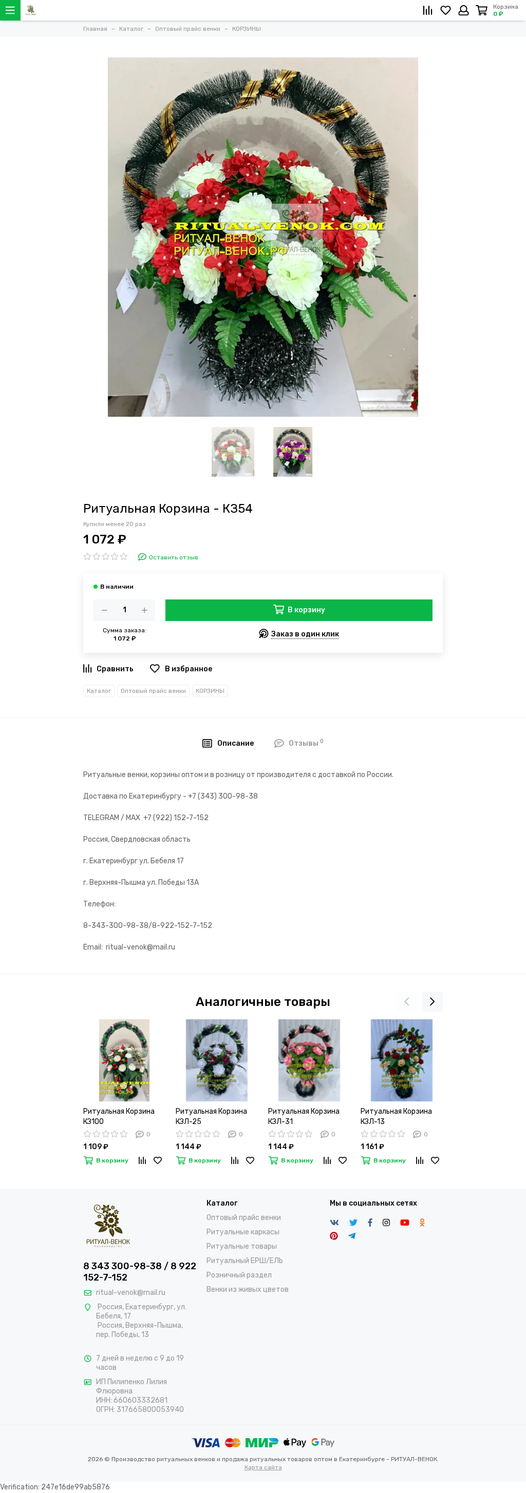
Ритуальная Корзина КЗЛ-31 (304, 1116)
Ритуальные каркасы (242, 1232)
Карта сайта (263, 1467)
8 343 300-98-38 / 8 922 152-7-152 (139, 1272)
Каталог (99, 690)
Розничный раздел (239, 1275)
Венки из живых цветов (247, 1289)
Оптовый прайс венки (153, 690)
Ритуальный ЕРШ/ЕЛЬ (244, 1260)
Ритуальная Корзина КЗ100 (119, 1116)
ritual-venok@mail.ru (130, 1292)
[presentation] (407, 1002)
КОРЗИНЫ (210, 690)
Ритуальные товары (241, 1246)
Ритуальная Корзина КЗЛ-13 (396, 1116)
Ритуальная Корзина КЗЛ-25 (211, 1116)
